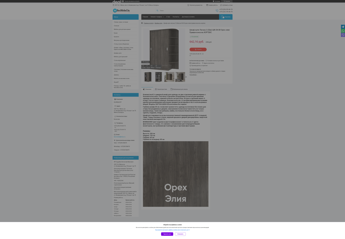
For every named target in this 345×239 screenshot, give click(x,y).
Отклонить (180, 234)
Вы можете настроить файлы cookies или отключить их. (171, 230)
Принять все (167, 234)
